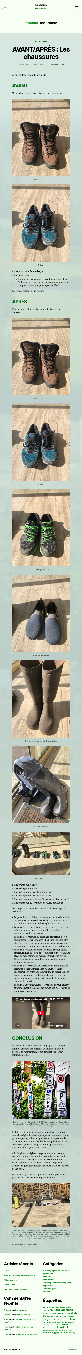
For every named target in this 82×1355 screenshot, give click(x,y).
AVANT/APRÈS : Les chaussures (41, 52)
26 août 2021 (39, 64)
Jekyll (73, 1319)
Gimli (6, 1271)
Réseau (45, 1328)
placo (52, 1325)
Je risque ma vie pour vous (26, 1334)
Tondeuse (62, 1330)
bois (57, 1307)
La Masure (41, 5)
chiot (54, 1313)
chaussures (19, 1244)
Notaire (59, 1322)
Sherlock (63, 1327)
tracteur (69, 1330)
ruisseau (72, 1325)
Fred (6, 1327)
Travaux (46, 1292)
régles (35, 1244)
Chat (52, 1310)
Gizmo (65, 1316)
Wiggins (55, 1332)
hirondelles (58, 1320)
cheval (60, 1310)
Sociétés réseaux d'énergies (50, 1330)
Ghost (59, 1316)
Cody (74, 1313)
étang (72, 1332)
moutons (47, 1322)
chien (69, 1309)
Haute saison (9, 1285)
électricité (64, 1333)
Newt (54, 1322)
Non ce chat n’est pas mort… (16, 1289)
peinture (46, 1325)
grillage (46, 1320)
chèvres (60, 1313)
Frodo (53, 1316)
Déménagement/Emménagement (57, 1283)
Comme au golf (21, 1310)
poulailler (58, 1325)
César (46, 1316)
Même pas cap (10, 1280)
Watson (47, 1332)
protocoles (28, 1244)
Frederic (7, 1315)
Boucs (62, 1307)
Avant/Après (41, 41)
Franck (25, 64)
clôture (67, 1313)
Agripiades (48, 1274)
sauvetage (52, 1328)
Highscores (48, 1286)
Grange (71, 1317)
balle (53, 1307)
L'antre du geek (49, 1289)
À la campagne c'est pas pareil (56, 1271)
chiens (47, 1313)
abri (44, 1307)
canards (46, 1310)
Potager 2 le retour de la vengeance (19, 1275)
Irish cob (65, 1320)
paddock (71, 1322)
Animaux (47, 1277)
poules (65, 1325)
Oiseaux (64, 1322)
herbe (51, 1320)
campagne (68, 1307)
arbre (49, 1307)
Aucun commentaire (56, 64)
